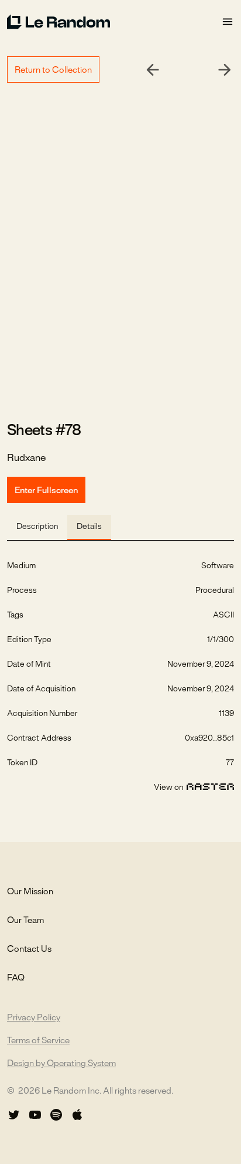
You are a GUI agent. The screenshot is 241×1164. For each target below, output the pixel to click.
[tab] (37, 527)
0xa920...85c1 (209, 738)
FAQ (16, 978)
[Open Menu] (227, 22)
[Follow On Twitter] (14, 1115)
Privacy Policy (33, 1018)
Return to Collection (53, 70)
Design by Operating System (61, 1064)
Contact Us (29, 949)
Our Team (25, 921)
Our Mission (30, 892)
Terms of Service (38, 1041)
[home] (114, 21)
